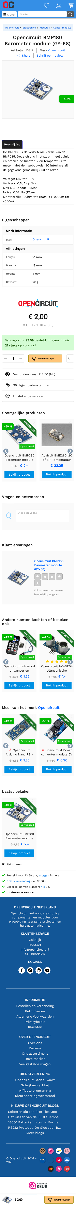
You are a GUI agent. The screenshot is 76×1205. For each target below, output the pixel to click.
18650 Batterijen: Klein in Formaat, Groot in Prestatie (35, 1122)
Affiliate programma (35, 1090)
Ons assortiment (35, 1053)
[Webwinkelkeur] (38, 1186)
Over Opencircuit (35, 1037)
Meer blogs (35, 1133)
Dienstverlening (35, 1074)
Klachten (35, 1027)
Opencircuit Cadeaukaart (35, 1080)
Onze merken (35, 1059)
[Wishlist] (43, 6)
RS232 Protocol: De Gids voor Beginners (35, 1127)
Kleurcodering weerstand (35, 1096)
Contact (35, 945)
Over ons (35, 1043)
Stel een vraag (27, 512)
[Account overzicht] (55, 6)
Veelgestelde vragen (35, 1064)
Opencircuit (40, 239)
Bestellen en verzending (35, 1006)
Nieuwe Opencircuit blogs (35, 1106)
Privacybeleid (35, 1022)
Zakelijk (35, 940)
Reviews (35, 1048)
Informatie (35, 1000)
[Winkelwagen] (67, 6)
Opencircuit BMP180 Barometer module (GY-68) (48, 565)
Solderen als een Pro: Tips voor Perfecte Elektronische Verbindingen (35, 1112)
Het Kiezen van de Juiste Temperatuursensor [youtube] (35, 1117)
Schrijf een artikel (35, 1085)
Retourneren (35, 1011)
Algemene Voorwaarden (35, 1016)
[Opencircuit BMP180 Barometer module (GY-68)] (18, 578)
